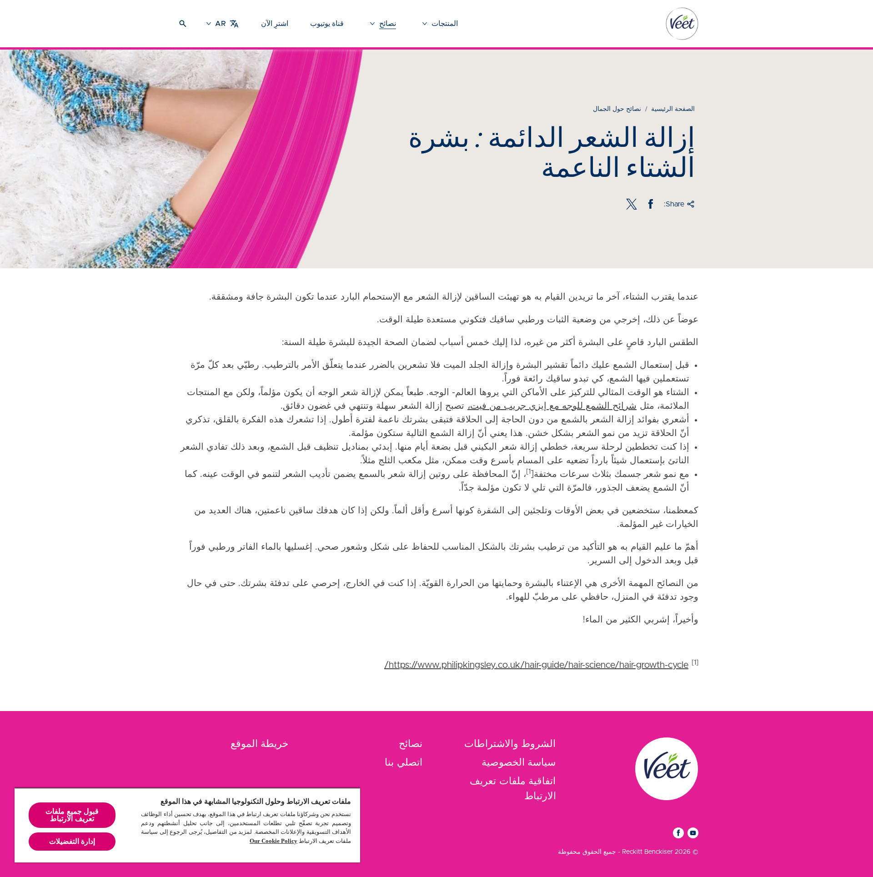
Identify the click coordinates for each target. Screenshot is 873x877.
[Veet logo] (682, 23)
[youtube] (692, 832)
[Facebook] (651, 204)
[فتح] (183, 23)
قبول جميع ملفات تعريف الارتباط (71, 814)
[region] (187, 824)
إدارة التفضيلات (72, 841)
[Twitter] (631, 204)
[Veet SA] (666, 769)
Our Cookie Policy (273, 840)
